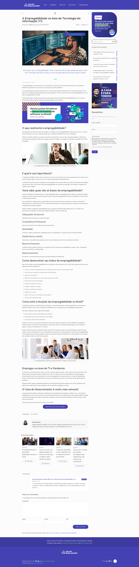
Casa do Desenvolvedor (70, 543)
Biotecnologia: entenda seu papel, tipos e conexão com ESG (104, 53)
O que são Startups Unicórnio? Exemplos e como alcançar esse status (104, 65)
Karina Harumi (35, 24)
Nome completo (96, 122)
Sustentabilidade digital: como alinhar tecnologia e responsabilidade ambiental (103, 71)
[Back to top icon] (115, 561)
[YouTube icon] (104, 561)
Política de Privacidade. (107, 147)
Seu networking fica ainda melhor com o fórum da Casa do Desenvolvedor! (52, 479)
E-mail (46, 519)
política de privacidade (37, 563)
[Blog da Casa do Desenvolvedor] (32, 5)
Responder (84, 479)
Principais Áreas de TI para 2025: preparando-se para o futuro (101, 78)
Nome (24, 519)
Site (67, 519)
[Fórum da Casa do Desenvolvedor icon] (109, 561)
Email (93, 129)
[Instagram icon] (108, 561)
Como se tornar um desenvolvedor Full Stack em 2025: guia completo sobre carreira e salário (46, 454)
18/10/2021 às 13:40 (36, 481)
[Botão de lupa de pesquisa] (115, 41)
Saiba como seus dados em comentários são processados (61, 533)
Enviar (94, 152)
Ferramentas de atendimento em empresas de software (104, 59)
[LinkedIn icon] (106, 561)
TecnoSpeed (85, 543)
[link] (55, 112)
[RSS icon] (111, 561)
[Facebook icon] (103, 561)
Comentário (25, 501)
